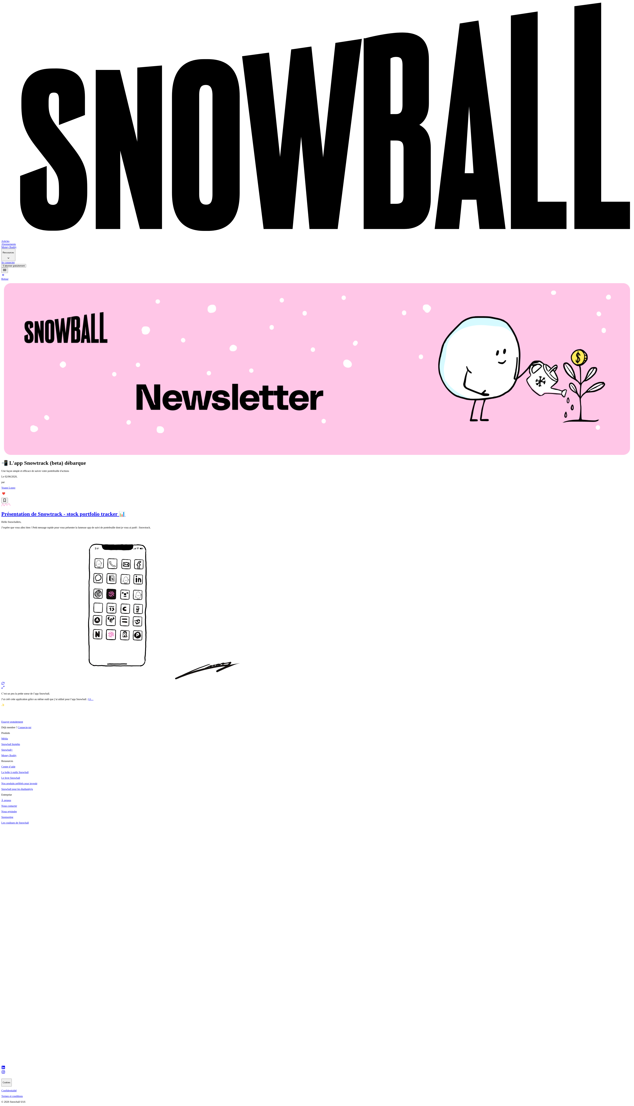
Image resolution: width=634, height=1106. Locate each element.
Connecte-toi (24, 727)
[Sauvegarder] (4, 500)
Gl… (90, 699)
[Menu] (4, 270)
